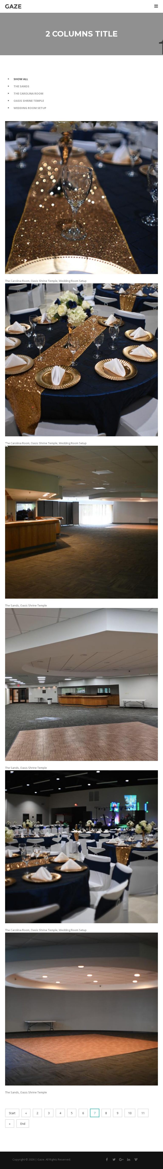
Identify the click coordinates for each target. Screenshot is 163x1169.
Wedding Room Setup (30, 108)
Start (12, 1113)
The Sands (21, 86)
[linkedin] (128, 1160)
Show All (21, 79)
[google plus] (121, 1160)
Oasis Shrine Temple (29, 101)
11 (143, 1113)
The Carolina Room (28, 93)
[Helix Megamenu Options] (156, 6)
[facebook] (107, 1160)
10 (130, 1113)
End (22, 1124)
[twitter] (114, 1160)
